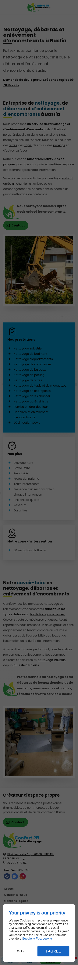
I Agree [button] (53, 951)
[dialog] (39, 933)
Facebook (42, 938)
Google (27, 938)
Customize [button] (22, 951)
